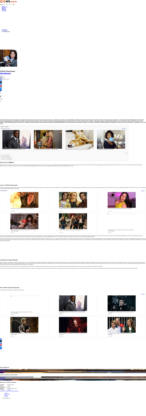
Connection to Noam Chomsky (6, 157)
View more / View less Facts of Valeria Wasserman (9, 390)
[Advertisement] (34, 20)
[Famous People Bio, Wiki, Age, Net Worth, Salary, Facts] (8, 2)
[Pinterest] (73, 86)
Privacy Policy (7, 394)
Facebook (6, 396)
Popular (4, 8)
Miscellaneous (4, 30)
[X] (73, 82)
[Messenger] (73, 84)
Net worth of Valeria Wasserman (6, 159)
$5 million (9, 389)
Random (4, 10)
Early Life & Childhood (5, 155)
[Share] (73, 90)
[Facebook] (73, 81)
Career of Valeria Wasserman (6, 156)
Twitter (6, 395)
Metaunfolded (4, 29)
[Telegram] (73, 88)
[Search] (13, 4)
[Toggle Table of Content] (125, 153)
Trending (4, 9)
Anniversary (5, 6)
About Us (6, 393)
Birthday (4, 7)
